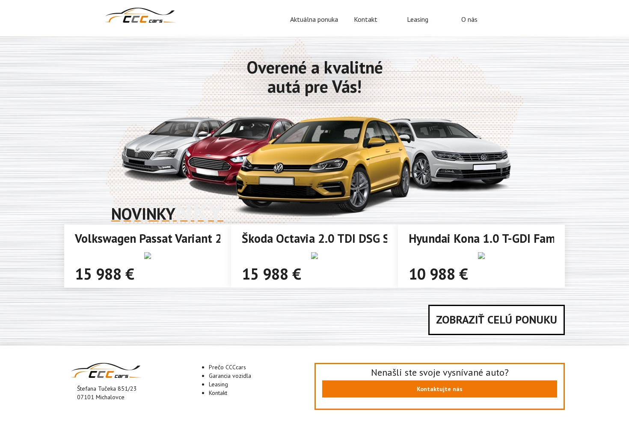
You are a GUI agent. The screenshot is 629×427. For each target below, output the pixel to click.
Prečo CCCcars (227, 367)
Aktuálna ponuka (314, 19)
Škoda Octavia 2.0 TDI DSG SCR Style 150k (352, 238)
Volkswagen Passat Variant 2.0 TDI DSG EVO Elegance (213, 238)
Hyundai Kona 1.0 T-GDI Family (488, 238)
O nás (469, 19)
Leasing (417, 19)
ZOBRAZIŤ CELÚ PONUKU (496, 319)
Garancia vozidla (230, 376)
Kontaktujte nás (440, 389)
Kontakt (365, 19)
